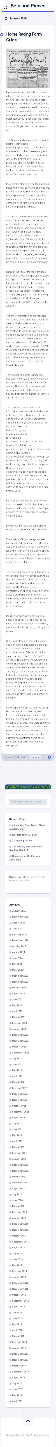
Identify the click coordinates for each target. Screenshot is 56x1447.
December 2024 (20, 940)
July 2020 (17, 1194)
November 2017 (20, 1360)
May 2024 (17, 964)
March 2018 (18, 1336)
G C (27, 757)
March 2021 (18, 1147)
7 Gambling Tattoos (22, 840)
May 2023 (17, 1005)
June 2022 (17, 1064)
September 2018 (20, 1301)
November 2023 (20, 982)
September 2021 (20, 1111)
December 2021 (20, 1094)
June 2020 (17, 1200)
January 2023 (19, 1029)
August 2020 (18, 1188)
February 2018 (19, 1342)
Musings (35, 757)
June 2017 (17, 1389)
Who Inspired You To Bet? (25, 835)
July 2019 (17, 1253)
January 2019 (19, 1277)
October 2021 (19, 1106)
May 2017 (17, 1395)
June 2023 (17, 999)
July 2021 (17, 1123)
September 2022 (20, 1052)
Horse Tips (15, 877)
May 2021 (17, 1135)
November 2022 (20, 1041)
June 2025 (17, 928)
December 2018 (20, 1283)
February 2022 (19, 1088)
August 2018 (18, 1306)
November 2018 (20, 1289)
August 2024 (18, 952)
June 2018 (17, 1318)
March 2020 (18, 1206)
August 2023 (18, 993)
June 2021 (17, 1129)
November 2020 (20, 1171)
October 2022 (19, 1046)
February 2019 (19, 1271)
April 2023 (17, 1011)
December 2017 (20, 1354)
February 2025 (19, 934)
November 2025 (20, 916)
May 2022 (17, 1070)
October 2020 (19, 1176)
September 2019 (20, 1241)
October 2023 (19, 987)
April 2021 (17, 1141)
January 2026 (19, 911)
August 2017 (18, 1377)
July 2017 (17, 1383)
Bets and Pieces (28, 6)
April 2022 (17, 1076)
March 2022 (18, 1082)
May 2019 (17, 1265)
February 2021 (19, 1153)
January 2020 (19, 1218)
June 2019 (17, 1259)
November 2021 (20, 1100)
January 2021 (19, 1159)
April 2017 (17, 1401)
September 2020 (20, 1182)
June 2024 (17, 958)
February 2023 (19, 1023)
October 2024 (19, 946)
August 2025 (18, 922)
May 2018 (17, 1324)
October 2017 (19, 1365)
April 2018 (17, 1330)
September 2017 (20, 1371)
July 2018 (17, 1312)
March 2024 (18, 970)
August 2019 (18, 1247)
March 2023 (18, 1017)
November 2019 (20, 1230)
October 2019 (19, 1235)
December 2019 (20, 1224)
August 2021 (18, 1117)
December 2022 (20, 1035)
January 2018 (19, 1348)
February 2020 (19, 1212)
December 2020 (20, 1165)
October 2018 (19, 1295)
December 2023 (20, 976)
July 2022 (17, 1058)
